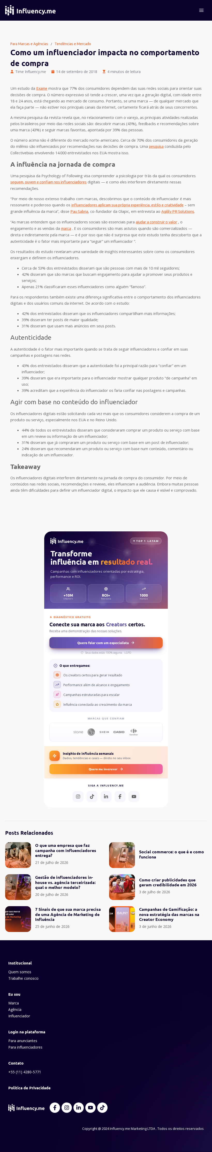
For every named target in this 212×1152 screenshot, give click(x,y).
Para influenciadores (25, 1047)
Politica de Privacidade (29, 1087)
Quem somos (19, 971)
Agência (14, 1009)
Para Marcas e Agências (29, 44)
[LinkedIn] (106, 796)
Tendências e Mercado (73, 44)
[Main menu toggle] (201, 10)
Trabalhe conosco (23, 978)
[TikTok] (92, 796)
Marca (13, 1003)
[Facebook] (120, 796)
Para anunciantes (22, 1040)
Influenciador (19, 1016)
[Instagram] (78, 796)
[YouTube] (133, 796)
